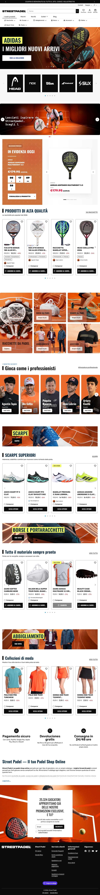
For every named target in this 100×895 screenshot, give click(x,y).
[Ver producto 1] (64, 199)
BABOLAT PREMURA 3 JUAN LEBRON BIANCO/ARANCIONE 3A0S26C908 (62, 493)
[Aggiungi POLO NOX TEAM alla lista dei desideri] (46, 668)
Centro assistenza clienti (57, 856)
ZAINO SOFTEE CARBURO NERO (11, 590)
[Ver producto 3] (71, 199)
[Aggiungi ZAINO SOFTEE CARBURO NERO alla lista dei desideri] (21, 562)
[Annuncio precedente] (5, 1)
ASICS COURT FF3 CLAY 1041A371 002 (37, 493)
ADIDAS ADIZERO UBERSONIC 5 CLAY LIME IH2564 (85, 493)
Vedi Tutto (7, 410)
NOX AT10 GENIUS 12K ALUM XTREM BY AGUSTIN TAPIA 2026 (37, 249)
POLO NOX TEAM (35, 695)
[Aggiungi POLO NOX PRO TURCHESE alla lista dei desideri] (21, 668)
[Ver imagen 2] (50, 136)
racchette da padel (18, 776)
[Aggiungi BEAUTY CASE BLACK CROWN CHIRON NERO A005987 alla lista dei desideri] (95, 562)
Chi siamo (38, 851)
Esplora (6, 349)
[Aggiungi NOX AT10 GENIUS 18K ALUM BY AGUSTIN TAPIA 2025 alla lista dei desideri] (21, 221)
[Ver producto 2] (68, 199)
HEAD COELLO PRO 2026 (85, 249)
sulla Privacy (43, 832)
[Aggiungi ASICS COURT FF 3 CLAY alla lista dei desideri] (21, 465)
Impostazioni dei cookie (73, 858)
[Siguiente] (96, 394)
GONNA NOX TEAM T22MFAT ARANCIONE (61, 696)
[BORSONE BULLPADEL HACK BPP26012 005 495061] (60, 113)
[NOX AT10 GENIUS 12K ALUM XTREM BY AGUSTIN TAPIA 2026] (37, 123)
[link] (16, 57)
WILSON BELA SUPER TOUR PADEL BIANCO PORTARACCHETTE (37, 590)
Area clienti (71, 863)
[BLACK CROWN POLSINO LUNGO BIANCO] (58, 123)
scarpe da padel (32, 776)
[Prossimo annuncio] (94, 1)
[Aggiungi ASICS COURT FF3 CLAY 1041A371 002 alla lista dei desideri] (46, 465)
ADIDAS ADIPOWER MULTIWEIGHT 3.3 (66, 185)
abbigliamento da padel (48, 776)
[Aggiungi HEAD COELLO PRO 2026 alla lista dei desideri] (95, 221)
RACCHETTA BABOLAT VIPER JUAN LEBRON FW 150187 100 (60, 249)
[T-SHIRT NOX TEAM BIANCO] (51, 116)
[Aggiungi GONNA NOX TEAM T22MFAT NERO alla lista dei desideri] (95, 668)
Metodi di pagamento (55, 865)
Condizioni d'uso (73, 853)
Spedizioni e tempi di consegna (58, 875)
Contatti (80, 5)
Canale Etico (39, 855)
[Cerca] (77, 11)
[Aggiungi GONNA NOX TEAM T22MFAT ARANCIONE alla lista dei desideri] (70, 668)
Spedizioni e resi (57, 860)
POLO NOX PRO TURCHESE (10, 696)
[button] (3, 83)
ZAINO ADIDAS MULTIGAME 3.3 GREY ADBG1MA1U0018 (62, 590)
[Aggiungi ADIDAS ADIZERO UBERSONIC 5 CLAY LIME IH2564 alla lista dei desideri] (95, 465)
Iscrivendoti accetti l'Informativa (50, 831)
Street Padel (53, 890)
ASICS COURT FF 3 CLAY (12, 493)
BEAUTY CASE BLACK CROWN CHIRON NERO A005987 (83, 590)
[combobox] (53, 11)
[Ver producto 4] (75, 199)
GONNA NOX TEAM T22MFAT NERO (85, 696)
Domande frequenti (58, 851)
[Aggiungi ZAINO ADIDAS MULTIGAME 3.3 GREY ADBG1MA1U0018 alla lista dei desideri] (70, 562)
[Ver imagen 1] (49, 136)
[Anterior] (3, 394)
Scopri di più (42, 318)
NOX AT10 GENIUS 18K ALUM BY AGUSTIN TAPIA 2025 (13, 249)
